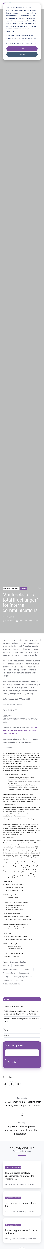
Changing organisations (23, 977)
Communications (9, 973)
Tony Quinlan (9, 617)
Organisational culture (10, 588)
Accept (22, 49)
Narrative (24, 588)
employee (6, 977)
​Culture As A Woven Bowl (13, 1006)
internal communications (12, 984)
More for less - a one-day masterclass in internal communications (21, 730)
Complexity (27, 969)
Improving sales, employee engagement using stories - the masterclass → (21, 1130)
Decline (22, 54)
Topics (6, 1030)
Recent (6, 999)
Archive (6, 1035)
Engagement (24, 973)
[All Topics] (39, 588)
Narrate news (19, 966)
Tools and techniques (10, 969)
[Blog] (22, 1114)
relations (19, 980)
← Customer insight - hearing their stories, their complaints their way (23, 1104)
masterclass (7, 980)
